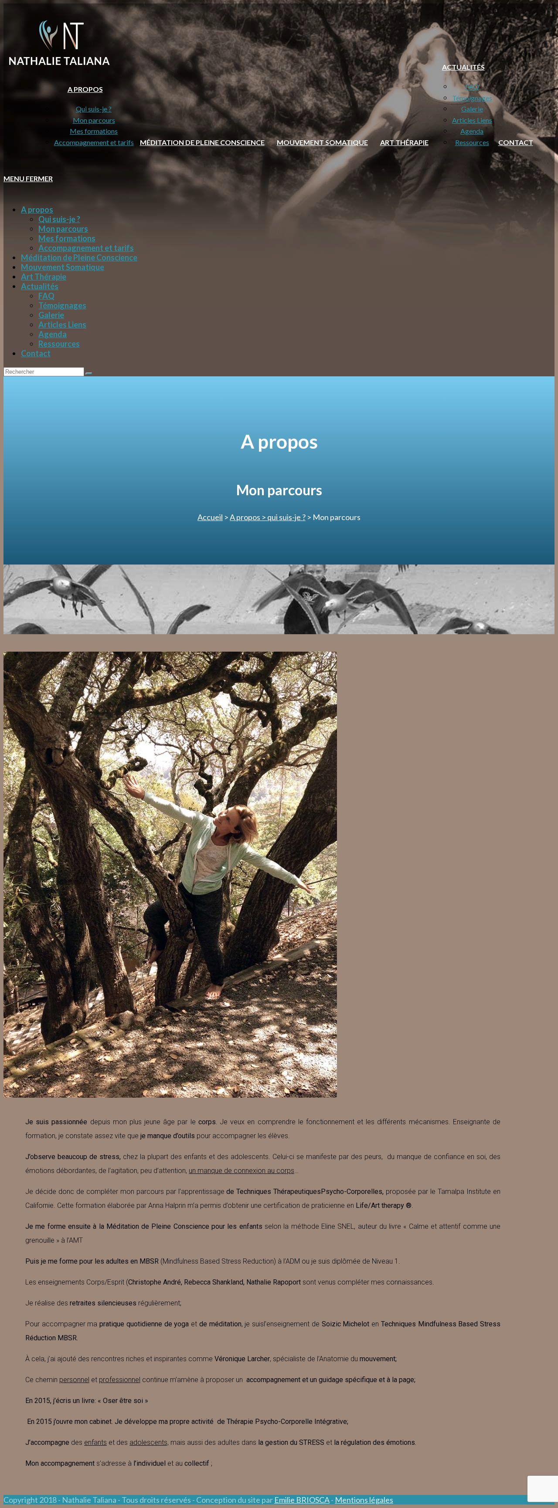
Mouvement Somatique (62, 267)
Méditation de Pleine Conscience (79, 257)
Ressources (59, 343)
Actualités (39, 286)
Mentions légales (364, 1500)
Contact (36, 353)
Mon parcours (63, 228)
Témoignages (62, 305)
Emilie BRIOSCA (302, 1500)
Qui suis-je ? (59, 219)
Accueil (210, 517)
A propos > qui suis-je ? (268, 517)
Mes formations (66, 238)
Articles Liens (62, 324)
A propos (37, 209)
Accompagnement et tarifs (86, 248)
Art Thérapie (43, 276)
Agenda (52, 334)
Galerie (51, 315)
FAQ (46, 296)
